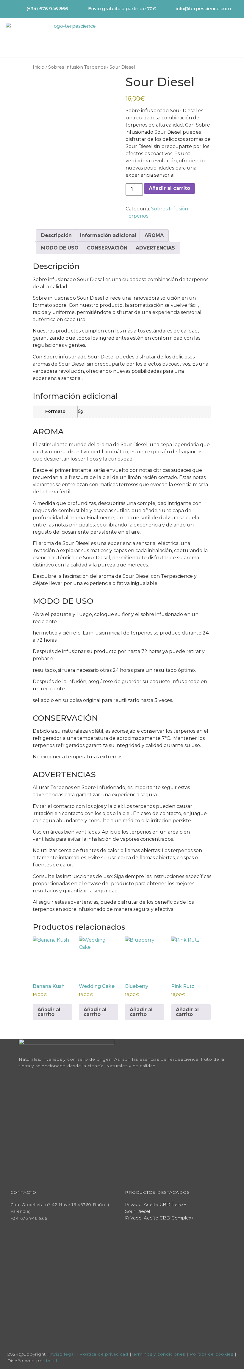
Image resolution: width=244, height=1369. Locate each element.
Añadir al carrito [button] (48, 1012)
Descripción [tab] (56, 235)
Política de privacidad (103, 1354)
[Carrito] (189, 37)
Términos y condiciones (158, 1354)
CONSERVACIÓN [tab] (107, 248)
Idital (51, 1360)
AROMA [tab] (154, 235)
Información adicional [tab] (108, 235)
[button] (216, 37)
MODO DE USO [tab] (60, 248)
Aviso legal (63, 1354)
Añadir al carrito (169, 188)
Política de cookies (212, 1354)
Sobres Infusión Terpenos (77, 67)
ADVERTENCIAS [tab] (155, 248)
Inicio (38, 67)
